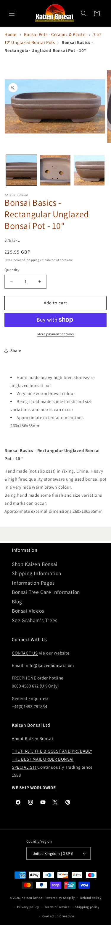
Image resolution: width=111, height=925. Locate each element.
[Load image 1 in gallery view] (21, 170)
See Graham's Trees (34, 620)
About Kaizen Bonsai (32, 738)
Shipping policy (87, 907)
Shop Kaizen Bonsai (34, 564)
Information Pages (33, 582)
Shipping (33, 260)
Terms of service (56, 907)
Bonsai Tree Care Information (46, 592)
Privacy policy (28, 907)
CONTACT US (25, 653)
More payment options (55, 334)
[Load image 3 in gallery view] (89, 170)
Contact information (58, 916)
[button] (11, 13)
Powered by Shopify (59, 898)
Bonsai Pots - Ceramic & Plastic (55, 34)
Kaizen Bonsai (33, 898)
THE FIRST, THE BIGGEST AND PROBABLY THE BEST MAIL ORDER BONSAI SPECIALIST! (52, 759)
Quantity (11, 269)
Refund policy (90, 898)
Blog (17, 601)
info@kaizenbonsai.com (50, 665)
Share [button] (15, 350)
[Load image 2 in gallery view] (55, 170)
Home (10, 34)
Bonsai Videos (28, 610)
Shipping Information (37, 573)
